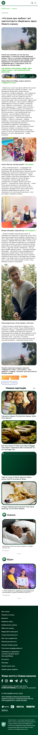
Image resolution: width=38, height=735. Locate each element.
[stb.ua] (12, 707)
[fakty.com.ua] (30, 707)
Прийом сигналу (7, 615)
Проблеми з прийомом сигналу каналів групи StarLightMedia (10, 654)
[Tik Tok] (21, 681)
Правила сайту (7, 621)
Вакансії (4, 618)
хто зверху (14, 378)
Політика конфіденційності (11, 648)
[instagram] (6, 681)
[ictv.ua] (5, 707)
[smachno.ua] (4, 710)
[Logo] (3, 3)
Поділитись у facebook (9, 382)
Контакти (5, 659)
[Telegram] (16, 681)
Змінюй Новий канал (9, 645)
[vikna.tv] (20, 707)
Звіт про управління (9, 638)
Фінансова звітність (9, 641)
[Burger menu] (35, 3)
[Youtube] (11, 681)
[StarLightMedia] (8, 687)
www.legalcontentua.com (21, 729)
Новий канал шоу (8, 666)
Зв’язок (24, 376)
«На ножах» (29, 164)
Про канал (5, 611)
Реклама (4, 662)
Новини (11, 515)
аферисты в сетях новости (10, 376)
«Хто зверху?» (30, 230)
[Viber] (26, 681)
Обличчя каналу (7, 628)
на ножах (5, 378)
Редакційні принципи (9, 631)
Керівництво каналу (9, 625)
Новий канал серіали (9, 669)
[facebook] (2, 681)
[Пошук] (32, 3)
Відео (10, 559)
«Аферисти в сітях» (9, 82)
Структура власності (9, 635)
